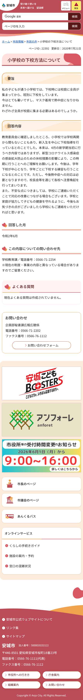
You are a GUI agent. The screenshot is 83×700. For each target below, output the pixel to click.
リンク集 (12, 627)
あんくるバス (26, 516)
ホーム (6, 41)
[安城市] (8, 5)
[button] (66, 6)
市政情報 (18, 41)
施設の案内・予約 (21, 555)
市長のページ (26, 483)
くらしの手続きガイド (24, 545)
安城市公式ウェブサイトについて (29, 619)
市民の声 (31, 41)
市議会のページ (28, 500)
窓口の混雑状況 (20, 566)
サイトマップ (15, 636)
